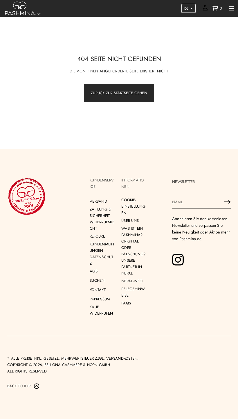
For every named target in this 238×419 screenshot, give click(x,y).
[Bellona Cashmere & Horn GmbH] (23, 8)
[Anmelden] (227, 201)
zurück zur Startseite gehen (119, 93)
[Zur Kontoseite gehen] (205, 9)
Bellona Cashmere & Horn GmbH (77, 365)
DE (186, 8)
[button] (217, 8)
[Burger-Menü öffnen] (231, 8)
